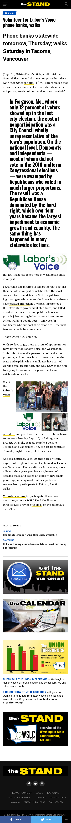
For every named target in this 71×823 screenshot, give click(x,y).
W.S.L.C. (15, 802)
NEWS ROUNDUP (22, 793)
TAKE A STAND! (58, 797)
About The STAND (34, 802)
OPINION (40, 797)
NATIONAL (53, 793)
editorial (29, 83)
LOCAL (39, 793)
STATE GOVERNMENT (20, 797)
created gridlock (19, 303)
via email (37, 505)
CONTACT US (56, 802)
